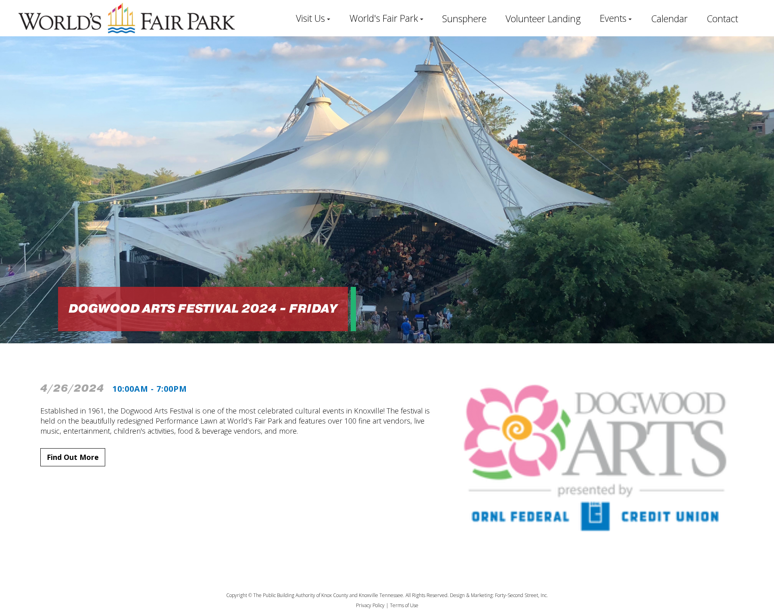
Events (613, 18)
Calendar (669, 18)
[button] (313, 18)
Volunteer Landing (543, 18)
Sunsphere (464, 18)
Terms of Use (404, 605)
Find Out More (73, 457)
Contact (722, 18)
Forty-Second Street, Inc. (521, 595)
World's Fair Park (384, 18)
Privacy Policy (370, 605)
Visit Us (310, 18)
